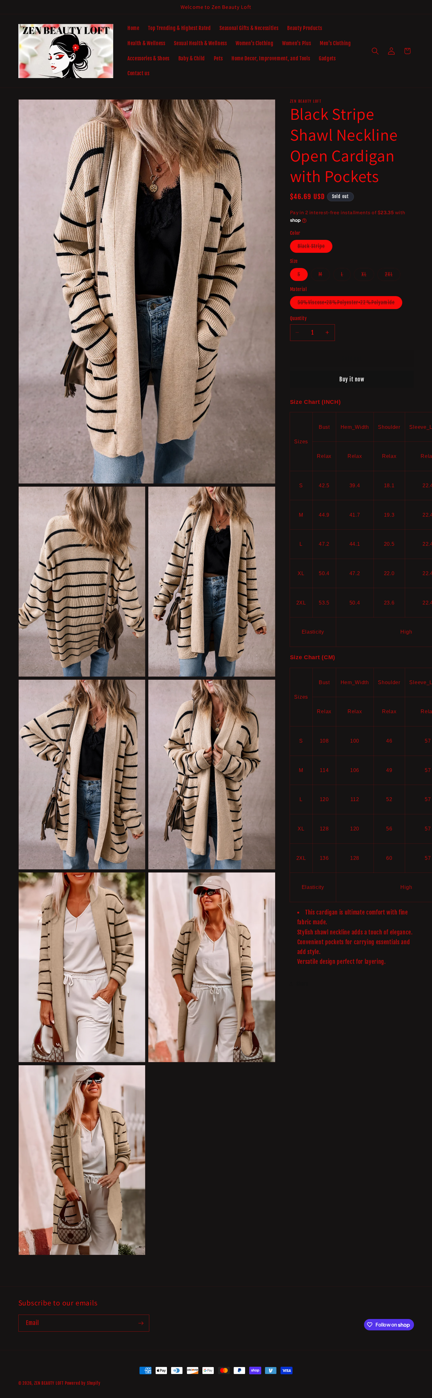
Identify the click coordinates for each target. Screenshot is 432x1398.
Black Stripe (315, 247)
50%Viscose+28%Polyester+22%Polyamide (350, 304)
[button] (375, 51)
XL (367, 276)
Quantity (298, 318)
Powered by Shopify (83, 1383)
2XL (392, 276)
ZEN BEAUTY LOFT (49, 1383)
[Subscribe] (141, 1323)
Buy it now (352, 379)
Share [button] (302, 983)
